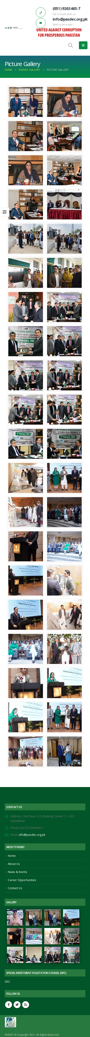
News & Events (17, 872)
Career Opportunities (22, 880)
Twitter (17, 1004)
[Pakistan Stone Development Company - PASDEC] (14, 27)
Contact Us (15, 888)
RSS (25, 1004)
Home (12, 856)
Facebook (8, 1004)
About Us (14, 864)
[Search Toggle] (70, 45)
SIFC (7, 981)
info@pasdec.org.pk (32, 834)
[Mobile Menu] (83, 45)
